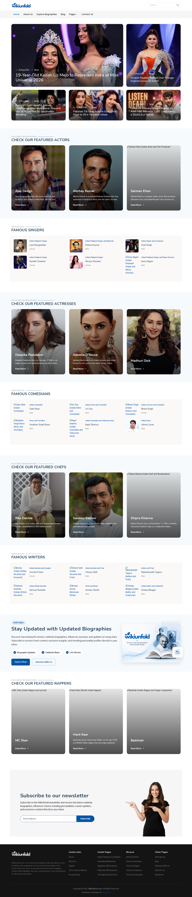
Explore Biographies (47, 14)
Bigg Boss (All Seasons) (107, 866)
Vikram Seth (91, 572)
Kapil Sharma (91, 424)
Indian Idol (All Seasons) (107, 870)
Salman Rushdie (37, 590)
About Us (28, 14)
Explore (72, 866)
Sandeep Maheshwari (107, 861)
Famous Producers (134, 870)
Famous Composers (134, 875)
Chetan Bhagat (148, 590)
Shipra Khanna (84, 518)
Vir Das (89, 408)
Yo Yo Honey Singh (145, 740)
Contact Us (87, 14)
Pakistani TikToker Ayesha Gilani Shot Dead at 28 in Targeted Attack (95, 113)
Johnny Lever (147, 424)
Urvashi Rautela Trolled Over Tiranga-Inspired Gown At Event (152, 79)
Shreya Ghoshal (93, 261)
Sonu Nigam (147, 261)
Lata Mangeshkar (37, 245)
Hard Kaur (23, 734)
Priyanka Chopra (143, 355)
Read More (20, 205)
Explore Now (21, 662)
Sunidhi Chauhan (37, 261)
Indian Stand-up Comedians (109, 857)
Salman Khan (83, 191)
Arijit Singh (146, 245)
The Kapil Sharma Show (107, 875)
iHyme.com (106, 892)
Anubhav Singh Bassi (39, 424)
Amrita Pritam (36, 572)
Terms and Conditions (78, 870)
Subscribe (85, 818)
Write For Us (160, 870)
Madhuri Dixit (83, 361)
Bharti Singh (147, 408)
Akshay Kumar (26, 191)
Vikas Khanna (141, 518)
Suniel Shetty (141, 197)
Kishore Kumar (92, 245)
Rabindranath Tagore (151, 572)
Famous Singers (133, 866)
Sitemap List (160, 857)
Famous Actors (132, 857)
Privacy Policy (74, 875)
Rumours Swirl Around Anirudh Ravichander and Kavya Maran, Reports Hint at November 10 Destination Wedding (38, 109)
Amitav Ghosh (92, 590)
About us (72, 861)
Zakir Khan (34, 408)
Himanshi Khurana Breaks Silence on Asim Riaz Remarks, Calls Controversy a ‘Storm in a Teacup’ (152, 111)
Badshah (79, 740)
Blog (63, 14)
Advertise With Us (43, 662)
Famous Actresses (134, 861)
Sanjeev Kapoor (27, 518)
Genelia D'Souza (27, 355)
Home (16, 14)
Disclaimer (159, 875)
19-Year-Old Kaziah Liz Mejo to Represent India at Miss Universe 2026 (67, 77)
